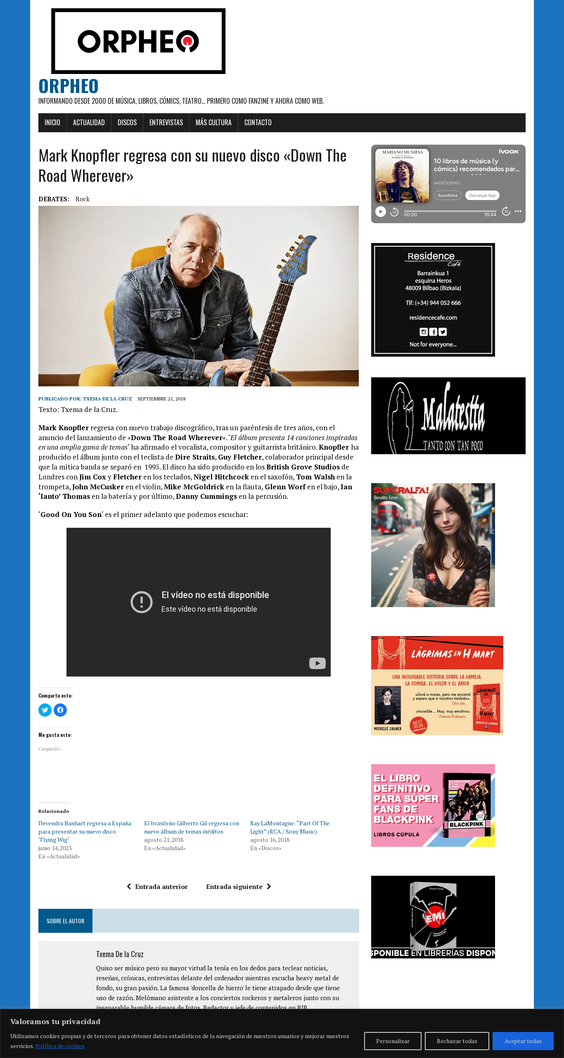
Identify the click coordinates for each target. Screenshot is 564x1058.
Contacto (258, 122)
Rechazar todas (457, 1041)
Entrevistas (166, 122)
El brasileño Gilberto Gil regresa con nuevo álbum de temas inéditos (191, 827)
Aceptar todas (523, 1041)
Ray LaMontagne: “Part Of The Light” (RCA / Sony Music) (289, 827)
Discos (127, 122)
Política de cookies (60, 1046)
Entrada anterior (161, 886)
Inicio (52, 122)
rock (83, 199)
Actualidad (89, 122)
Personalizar (393, 1041)
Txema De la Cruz (107, 399)
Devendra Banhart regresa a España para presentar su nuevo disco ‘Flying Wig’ (84, 831)
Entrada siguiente (234, 886)
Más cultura (214, 122)
